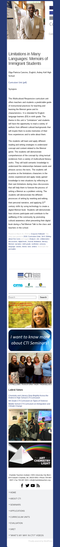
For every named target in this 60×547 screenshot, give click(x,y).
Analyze (33, 239)
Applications (17, 511)
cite (37, 239)
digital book (22, 241)
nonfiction (35, 244)
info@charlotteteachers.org (40, 480)
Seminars (15, 505)
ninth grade (26, 244)
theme (24, 246)
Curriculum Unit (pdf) (17, 82)
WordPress (48, 541)
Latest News (15, 389)
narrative (18, 244)
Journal (30, 241)
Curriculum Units (34, 236)
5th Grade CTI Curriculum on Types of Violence (28, 401)
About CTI (15, 499)
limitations (37, 241)
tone (29, 246)
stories (18, 246)
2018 (25, 236)
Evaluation (16, 523)
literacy (44, 241)
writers (34, 246)
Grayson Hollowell (37, 234)
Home (13, 492)
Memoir (11, 244)
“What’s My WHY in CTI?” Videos (27, 535)
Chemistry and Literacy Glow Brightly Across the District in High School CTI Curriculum (28, 397)
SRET (13, 529)
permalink (12, 249)
